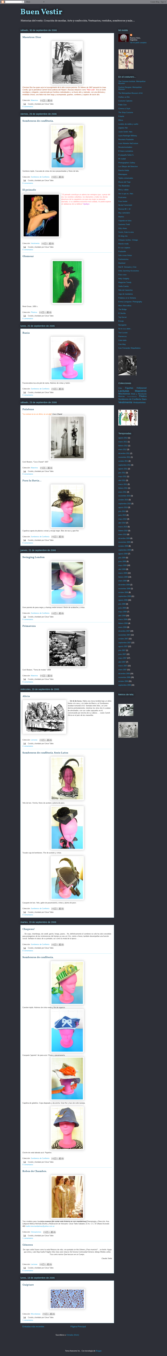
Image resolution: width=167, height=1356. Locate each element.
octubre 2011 (123, 461)
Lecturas (34, 740)
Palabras (28, 409)
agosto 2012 (123, 438)
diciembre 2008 (124, 585)
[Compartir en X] (46, 100)
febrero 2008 (123, 623)
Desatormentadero (125, 147)
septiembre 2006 (124, 685)
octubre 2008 (123, 592)
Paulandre (122, 251)
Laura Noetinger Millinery (127, 136)
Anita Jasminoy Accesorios (128, 271)
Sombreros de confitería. (38, 121)
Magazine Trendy (124, 282)
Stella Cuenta (123, 286)
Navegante (122, 325)
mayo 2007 (122, 658)
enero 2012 (122, 449)
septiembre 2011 (124, 465)
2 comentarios (27, 746)
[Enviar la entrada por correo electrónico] (24, 104)
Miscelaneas (35, 1314)
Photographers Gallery (126, 163)
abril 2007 (122, 662)
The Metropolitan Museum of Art (130, 93)
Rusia (26, 333)
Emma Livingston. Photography (130, 302)
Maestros (34, 100)
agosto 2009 (123, 554)
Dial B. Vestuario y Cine (127, 267)
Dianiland (121, 263)
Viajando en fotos (125, 221)
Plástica (34, 312)
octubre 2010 (123, 500)
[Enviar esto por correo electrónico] (41, 100)
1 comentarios (27, 1238)
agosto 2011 (122, 469)
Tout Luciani (122, 333)
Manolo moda (123, 244)
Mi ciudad (122, 159)
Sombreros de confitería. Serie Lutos (45, 753)
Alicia (26, 696)
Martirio (121, 217)
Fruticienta (122, 197)
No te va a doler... (125, 329)
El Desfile (122, 313)
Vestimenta (35, 243)
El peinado (29, 190)
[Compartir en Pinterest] (51, 100)
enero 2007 (122, 670)
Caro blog (122, 344)
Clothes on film (124, 97)
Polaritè (121, 116)
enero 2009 (122, 581)
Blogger (98, 1351)
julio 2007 (122, 650)
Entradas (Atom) (73, 1335)
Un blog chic (123, 236)
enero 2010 (122, 534)
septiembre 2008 (124, 596)
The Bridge (122, 309)
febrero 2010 (123, 531)
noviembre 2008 (124, 589)
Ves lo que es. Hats (125, 194)
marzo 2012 (122, 442)
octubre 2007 (123, 639)
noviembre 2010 (124, 496)
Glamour (28, 256)
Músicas (121, 396)
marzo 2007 (122, 666)
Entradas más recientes (33, 1326)
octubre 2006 (123, 681)
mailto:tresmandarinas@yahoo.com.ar (40, 1226)
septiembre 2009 (124, 550)
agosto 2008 (123, 600)
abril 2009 (122, 569)
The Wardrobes (124, 186)
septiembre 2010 (124, 504)
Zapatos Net (123, 128)
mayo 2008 (122, 612)
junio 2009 (122, 561)
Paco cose (122, 275)
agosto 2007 (123, 646)
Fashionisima (123, 259)
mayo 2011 (122, 476)
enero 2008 (122, 627)
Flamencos (122, 336)
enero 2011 (122, 492)
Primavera (29, 626)
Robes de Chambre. (34, 1171)
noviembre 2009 (124, 542)
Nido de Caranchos (125, 290)
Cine (120, 388)
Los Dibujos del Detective (128, 166)
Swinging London (33, 557)
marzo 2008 (122, 619)
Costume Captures (125, 101)
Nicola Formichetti (125, 205)
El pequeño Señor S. (126, 155)
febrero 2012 (123, 446)
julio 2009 (122, 558)
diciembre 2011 (124, 453)
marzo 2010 (122, 527)
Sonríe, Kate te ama (126, 232)
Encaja (121, 321)
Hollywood (142, 388)
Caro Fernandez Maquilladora (129, 348)
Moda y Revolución (139, 394)
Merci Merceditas (124, 306)
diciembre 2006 (124, 674)
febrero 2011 (123, 488)
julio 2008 (122, 604)
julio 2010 (122, 511)
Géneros (27, 1245)
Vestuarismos (36, 1232)
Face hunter (122, 201)
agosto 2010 (123, 507)
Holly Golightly (123, 279)
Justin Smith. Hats (125, 132)
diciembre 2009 (124, 538)
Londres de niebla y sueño (128, 124)
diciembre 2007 (124, 631)
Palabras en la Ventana (127, 298)
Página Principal (78, 1326)
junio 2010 (122, 515)
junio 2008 (122, 608)
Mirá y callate (123, 190)
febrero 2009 (123, 577)
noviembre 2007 (124, 635)
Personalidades (132, 396)
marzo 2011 (122, 484)
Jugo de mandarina (125, 294)
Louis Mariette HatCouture (128, 143)
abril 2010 (122, 523)
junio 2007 (122, 654)
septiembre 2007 (124, 643)
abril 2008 (122, 616)
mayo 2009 (122, 565)
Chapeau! (28, 929)
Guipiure (28, 1285)
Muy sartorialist (124, 213)
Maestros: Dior (31, 37)
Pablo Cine (122, 105)
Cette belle (122, 340)
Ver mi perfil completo (138, 43)
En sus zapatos (124, 248)
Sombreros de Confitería (40, 177)
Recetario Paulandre (126, 139)
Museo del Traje (124, 182)
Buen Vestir (41, 12)
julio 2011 (121, 473)
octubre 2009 (123, 546)
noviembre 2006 (124, 677)
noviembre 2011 (124, 457)
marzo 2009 (122, 573)
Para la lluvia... (31, 481)
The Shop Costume (125, 112)
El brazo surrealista (125, 151)
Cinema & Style (124, 109)
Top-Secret (122, 317)
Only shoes (122, 228)
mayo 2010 (122, 519)
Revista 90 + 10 (124, 209)
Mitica (120, 120)
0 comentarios (27, 107)
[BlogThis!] (44, 100)
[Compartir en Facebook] (48, 100)
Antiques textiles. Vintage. (128, 240)
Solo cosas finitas (125, 255)
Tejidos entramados (125, 178)
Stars (144, 399)
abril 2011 (122, 480)
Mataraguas (122, 174)
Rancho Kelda (123, 170)
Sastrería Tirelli (124, 224)
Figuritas (129, 388)
